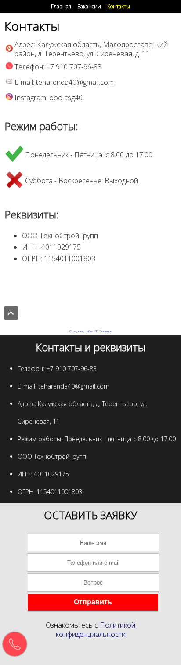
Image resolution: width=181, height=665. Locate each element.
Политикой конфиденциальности (96, 629)
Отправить (93, 602)
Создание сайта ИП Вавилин (90, 330)
